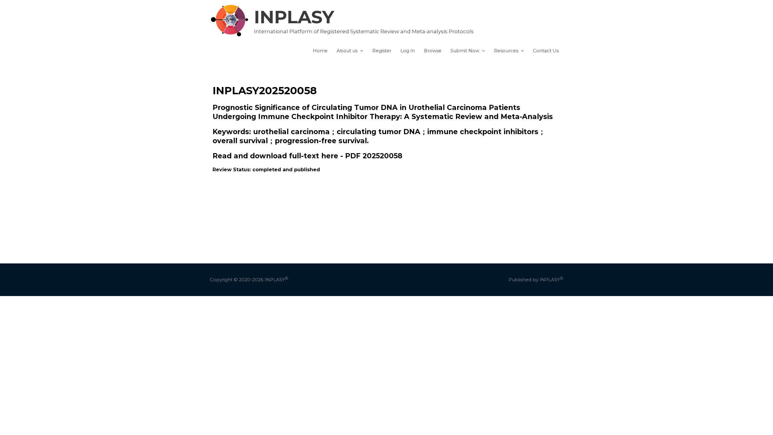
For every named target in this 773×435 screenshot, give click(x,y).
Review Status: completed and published (266, 169)
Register (381, 50)
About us (347, 50)
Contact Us (546, 50)
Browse (432, 50)
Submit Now (465, 50)
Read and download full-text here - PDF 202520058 (307, 156)
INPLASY (294, 17)
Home (320, 50)
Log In (407, 50)
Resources (506, 50)
